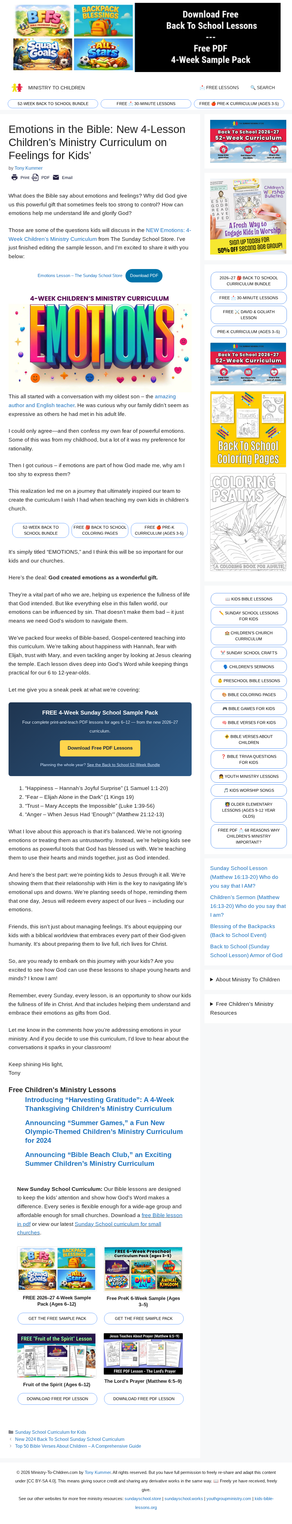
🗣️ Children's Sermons (248, 666)
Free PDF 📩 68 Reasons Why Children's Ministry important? (249, 836)
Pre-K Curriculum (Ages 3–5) (248, 331)
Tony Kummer (98, 1472)
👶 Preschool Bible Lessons (249, 680)
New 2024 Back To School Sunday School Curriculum (69, 1439)
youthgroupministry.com (228, 1498)
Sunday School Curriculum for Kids (50, 1432)
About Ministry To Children (248, 980)
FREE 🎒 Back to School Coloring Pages (100, 530)
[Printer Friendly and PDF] (42, 181)
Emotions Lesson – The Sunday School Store (80, 275)
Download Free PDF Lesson (57, 1398)
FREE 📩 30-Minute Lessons (248, 298)
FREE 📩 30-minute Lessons (146, 103)
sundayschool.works (184, 1498)
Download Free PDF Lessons (100, 748)
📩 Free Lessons (219, 87)
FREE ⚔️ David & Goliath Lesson (249, 314)
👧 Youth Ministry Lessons (249, 776)
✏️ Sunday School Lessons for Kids (248, 616)
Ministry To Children (56, 88)
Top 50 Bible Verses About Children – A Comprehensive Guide (78, 1446)
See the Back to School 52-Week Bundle (123, 765)
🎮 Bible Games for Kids (248, 708)
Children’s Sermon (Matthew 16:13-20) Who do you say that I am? (248, 906)
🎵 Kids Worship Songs (249, 790)
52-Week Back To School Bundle (53, 103)
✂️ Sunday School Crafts (248, 653)
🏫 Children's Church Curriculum (249, 636)
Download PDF (144, 275)
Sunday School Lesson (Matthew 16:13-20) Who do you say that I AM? (244, 877)
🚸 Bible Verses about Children (248, 739)
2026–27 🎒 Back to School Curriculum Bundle (249, 281)
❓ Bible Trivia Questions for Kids (248, 759)
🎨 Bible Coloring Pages (249, 694)
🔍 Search (262, 87)
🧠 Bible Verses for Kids (249, 722)
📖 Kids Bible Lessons (248, 599)
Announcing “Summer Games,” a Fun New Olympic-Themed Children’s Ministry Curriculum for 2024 (104, 1131)
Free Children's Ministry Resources (241, 1008)
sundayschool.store (143, 1498)
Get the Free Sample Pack (57, 1318)
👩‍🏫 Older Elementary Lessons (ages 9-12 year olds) (248, 810)
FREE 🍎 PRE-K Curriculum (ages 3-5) (239, 103)
